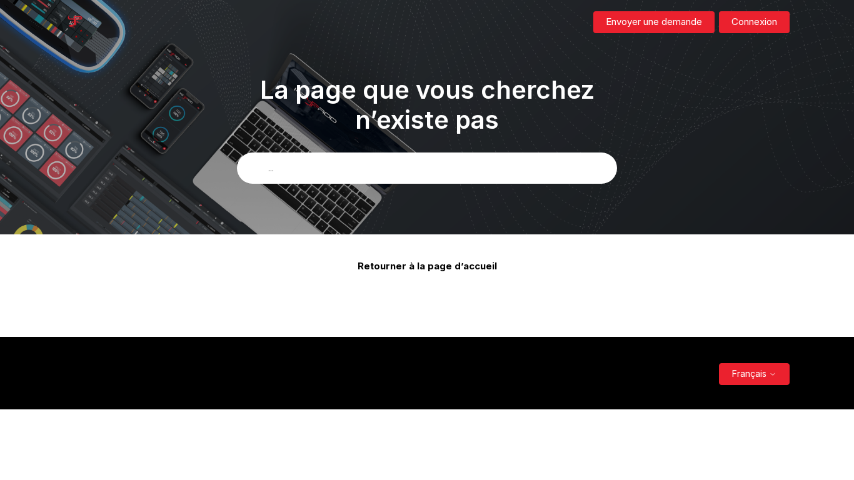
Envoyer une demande (654, 22)
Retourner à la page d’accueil (427, 266)
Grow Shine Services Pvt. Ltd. (419, 373)
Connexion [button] (754, 22)
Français (750, 373)
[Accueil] (75, 22)
